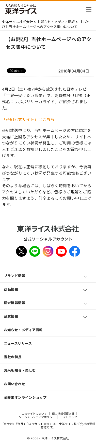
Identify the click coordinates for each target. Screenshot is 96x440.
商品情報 (11, 289)
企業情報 (11, 316)
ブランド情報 (14, 276)
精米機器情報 (14, 303)
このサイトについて (34, 413)
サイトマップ (68, 417)
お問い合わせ (14, 384)
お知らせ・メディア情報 (23, 330)
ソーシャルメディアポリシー (37, 417)
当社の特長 (13, 357)
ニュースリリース (18, 343)
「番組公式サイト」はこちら (28, 119)
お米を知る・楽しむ (20, 370)
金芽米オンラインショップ (25, 397)
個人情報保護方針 (63, 413)
